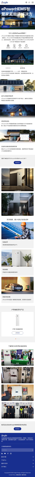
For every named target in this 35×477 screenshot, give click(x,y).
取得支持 (17, 162)
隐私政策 (18, 474)
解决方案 (3, 457)
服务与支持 (4, 463)
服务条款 (24, 474)
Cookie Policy (12, 474)
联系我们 (5, 26)
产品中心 (3, 460)
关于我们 (3, 466)
